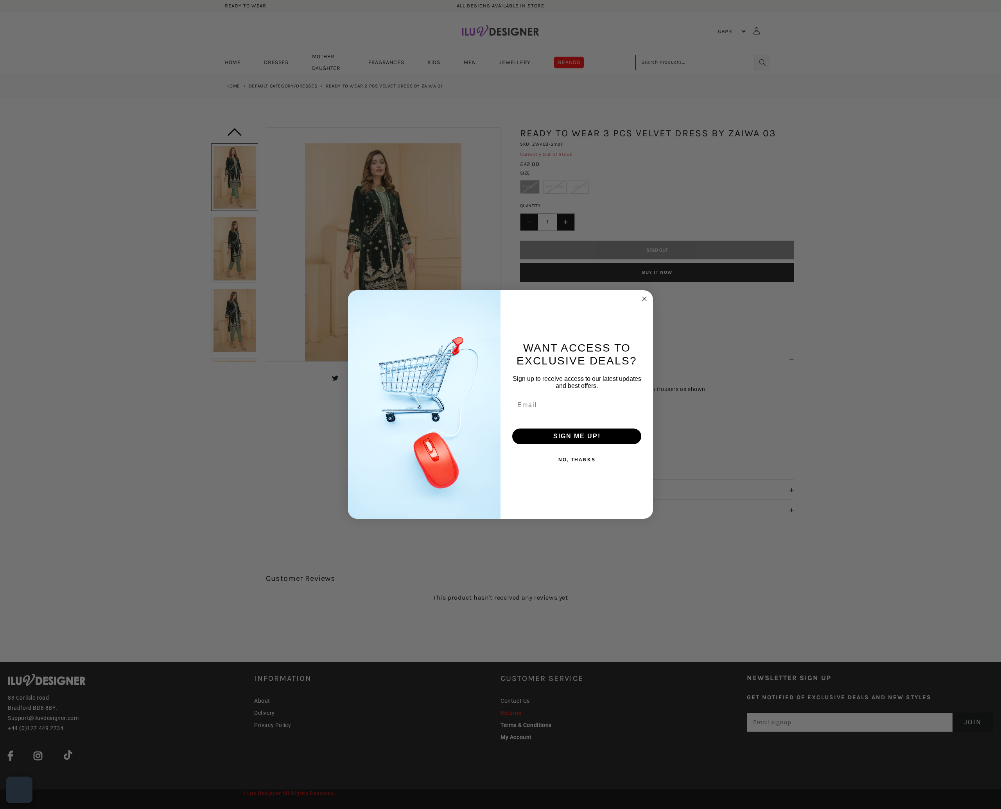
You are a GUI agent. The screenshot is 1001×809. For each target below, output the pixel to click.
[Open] (19, 790)
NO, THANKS (577, 460)
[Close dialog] (644, 299)
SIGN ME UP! (577, 436)
